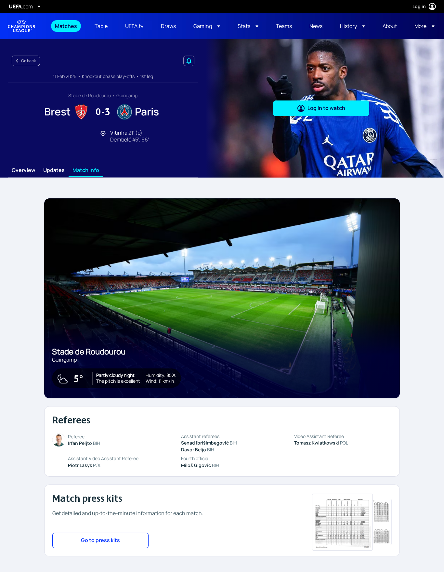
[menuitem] (67, 26)
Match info (85, 170)
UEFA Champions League (21, 26)
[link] (66, 26)
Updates (54, 170)
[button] (206, 26)
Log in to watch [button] (326, 108)
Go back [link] (28, 60)
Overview (23, 170)
